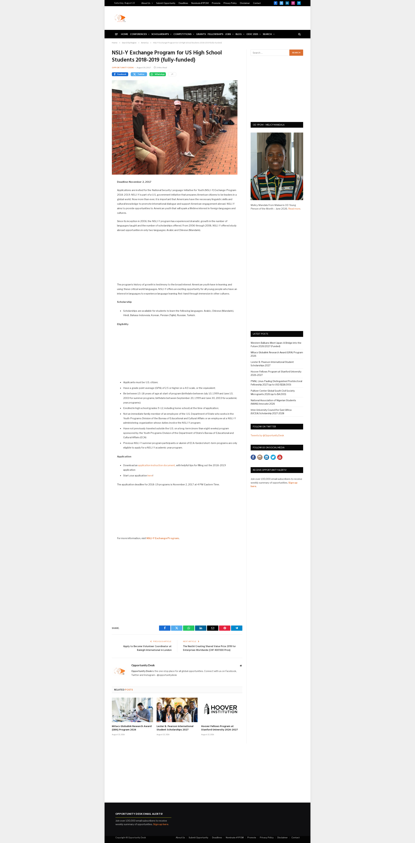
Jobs (228, 34)
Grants (201, 34)
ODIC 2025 (252, 34)
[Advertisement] (242, 17)
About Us (145, 3)
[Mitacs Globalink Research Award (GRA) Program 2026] (132, 710)
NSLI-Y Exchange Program (163, 538)
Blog (239, 34)
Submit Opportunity (165, 3)
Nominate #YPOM (200, 3)
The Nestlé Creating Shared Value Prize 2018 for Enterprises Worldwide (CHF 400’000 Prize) (209, 648)
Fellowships (215, 34)
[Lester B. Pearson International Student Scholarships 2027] (177, 710)
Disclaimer (245, 3)
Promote (216, 3)
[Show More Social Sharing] (172, 74)
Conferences (138, 34)
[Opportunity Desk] (120, 18)
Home (124, 34)
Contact (257, 3)
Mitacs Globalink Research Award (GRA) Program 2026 (132, 728)
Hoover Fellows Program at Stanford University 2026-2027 (219, 728)
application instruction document (156, 465)
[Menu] (116, 34)
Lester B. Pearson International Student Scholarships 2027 (175, 728)
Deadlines (183, 3)
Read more (294, 208)
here (150, 475)
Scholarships (160, 34)
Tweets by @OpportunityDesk (267, 435)
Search (267, 34)
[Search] (299, 34)
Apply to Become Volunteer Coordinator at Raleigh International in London (147, 648)
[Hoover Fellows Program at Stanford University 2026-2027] (221, 710)
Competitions (182, 34)
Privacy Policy (230, 3)
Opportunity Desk (123, 67)
